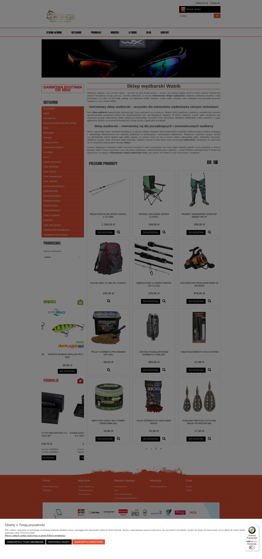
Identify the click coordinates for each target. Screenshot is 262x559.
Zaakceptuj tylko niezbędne (25, 542)
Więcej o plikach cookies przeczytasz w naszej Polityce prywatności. (35, 535)
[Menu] (257, 527)
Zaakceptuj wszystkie (88, 542)
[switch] (252, 547)
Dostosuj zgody (59, 542)
